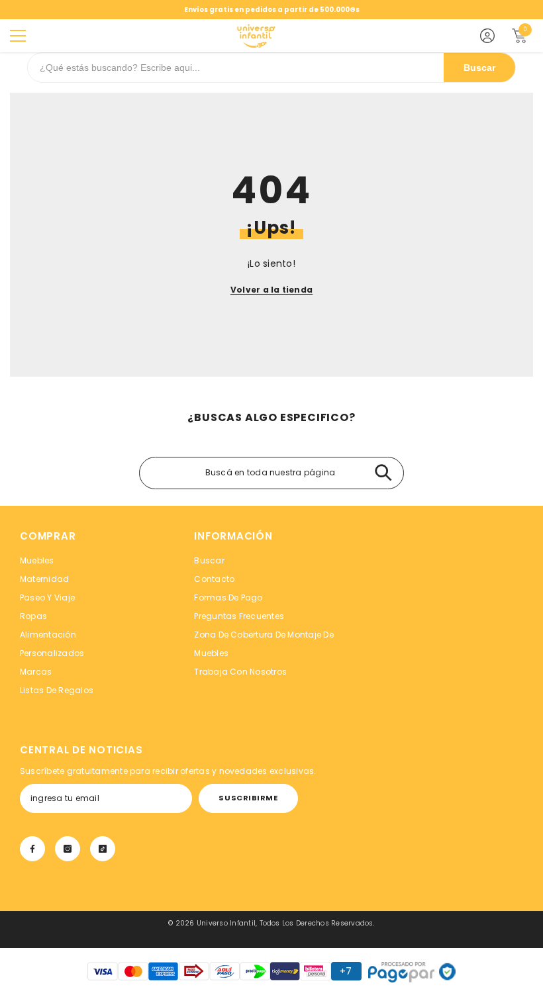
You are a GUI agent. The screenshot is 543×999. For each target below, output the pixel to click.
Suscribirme (248, 797)
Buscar (479, 67)
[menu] (18, 36)
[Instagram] (67, 848)
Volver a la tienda (271, 289)
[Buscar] (383, 473)
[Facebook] (32, 848)
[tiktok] (102, 848)
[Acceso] (487, 35)
